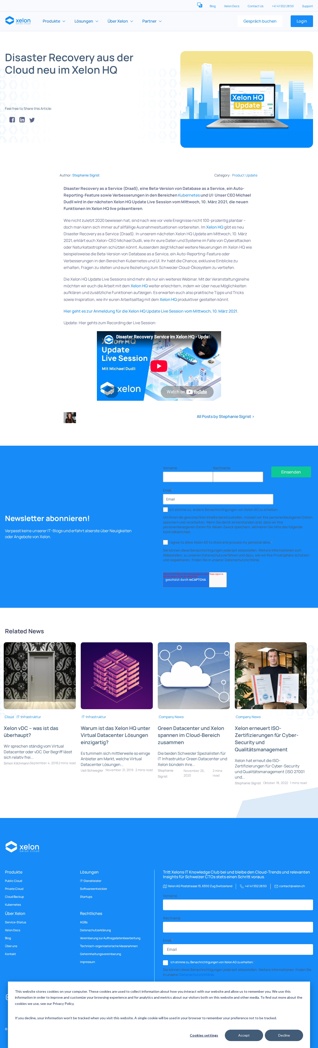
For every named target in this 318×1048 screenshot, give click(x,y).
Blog (213, 6)
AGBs (83, 922)
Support (307, 6)
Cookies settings (204, 1035)
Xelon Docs (232, 6)
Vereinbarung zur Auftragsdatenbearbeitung (110, 938)
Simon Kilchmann (17, 763)
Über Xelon (118, 21)
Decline (284, 1035)
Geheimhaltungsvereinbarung (100, 954)
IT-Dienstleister (90, 880)
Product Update (244, 175)
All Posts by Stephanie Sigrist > (225, 416)
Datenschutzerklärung (95, 930)
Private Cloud (14, 888)
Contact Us (256, 6)
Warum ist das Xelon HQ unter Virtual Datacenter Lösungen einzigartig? (115, 735)
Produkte (51, 21)
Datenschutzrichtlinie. (197, 974)
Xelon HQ (214, 227)
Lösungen (84, 21)
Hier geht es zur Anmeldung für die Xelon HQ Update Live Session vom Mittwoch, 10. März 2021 (150, 311)
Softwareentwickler (93, 888)
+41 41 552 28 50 (283, 6)
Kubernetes (189, 195)
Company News (171, 716)
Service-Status (15, 922)
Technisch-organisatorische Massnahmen (109, 946)
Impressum (87, 962)
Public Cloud (13, 880)
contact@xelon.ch (292, 886)
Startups (86, 896)
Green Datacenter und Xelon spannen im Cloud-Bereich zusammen (191, 735)
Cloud (9, 716)
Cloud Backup (14, 896)
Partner (149, 21)
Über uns (11, 946)
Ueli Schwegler (92, 770)
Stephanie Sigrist (86, 175)
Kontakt (10, 954)
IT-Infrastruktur (29, 716)
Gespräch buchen (260, 21)
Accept (244, 1035)
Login (302, 21)
